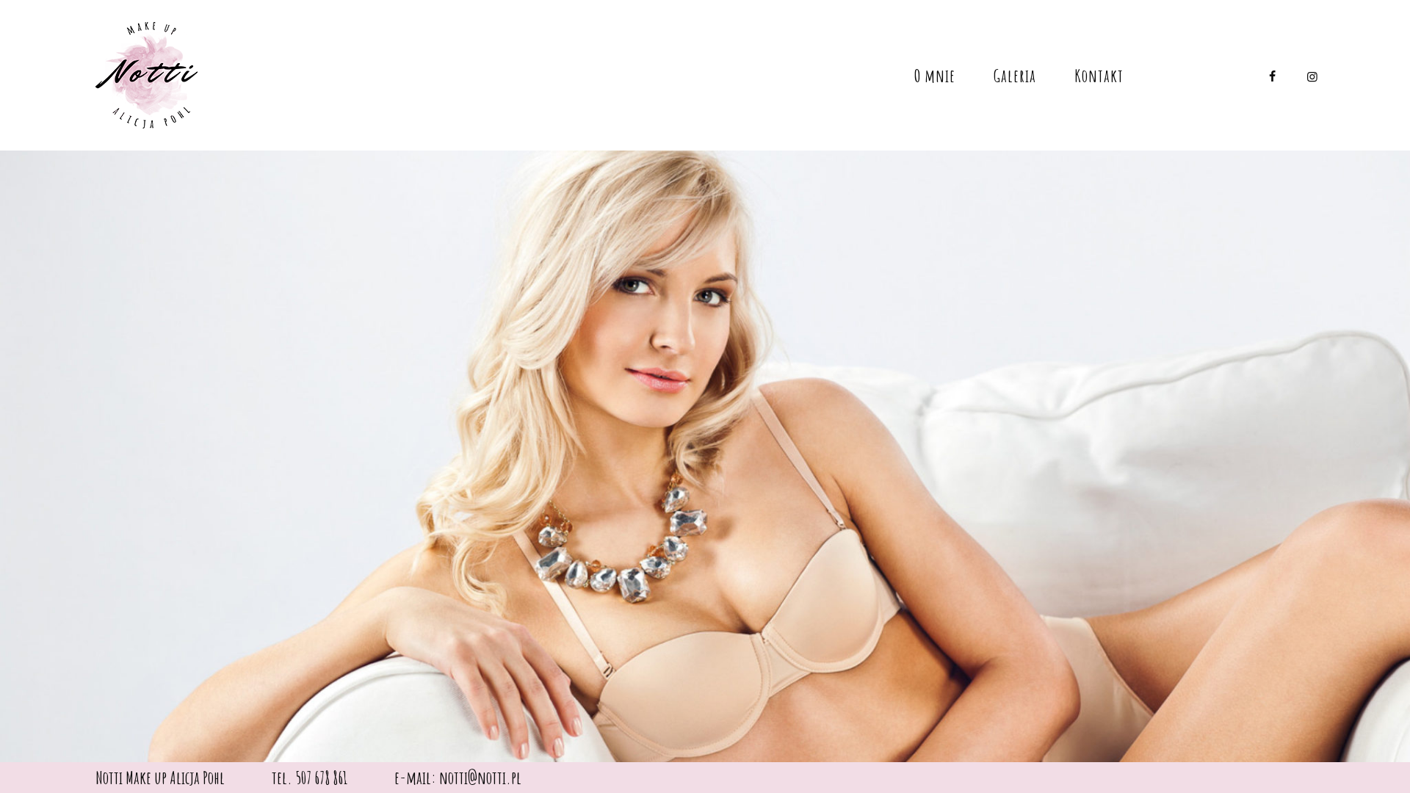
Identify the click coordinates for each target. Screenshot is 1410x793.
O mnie (934, 76)
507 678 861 (321, 778)
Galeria (1015, 76)
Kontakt (1099, 76)
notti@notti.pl (480, 778)
